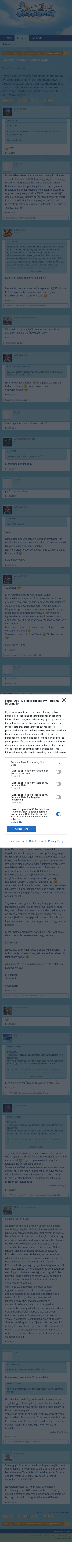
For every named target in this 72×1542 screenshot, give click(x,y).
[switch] (58, 772)
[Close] (65, 701)
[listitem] (36, 763)
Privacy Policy (55, 841)
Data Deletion (16, 841)
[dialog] (36, 771)
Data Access (36, 841)
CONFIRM (21, 829)
